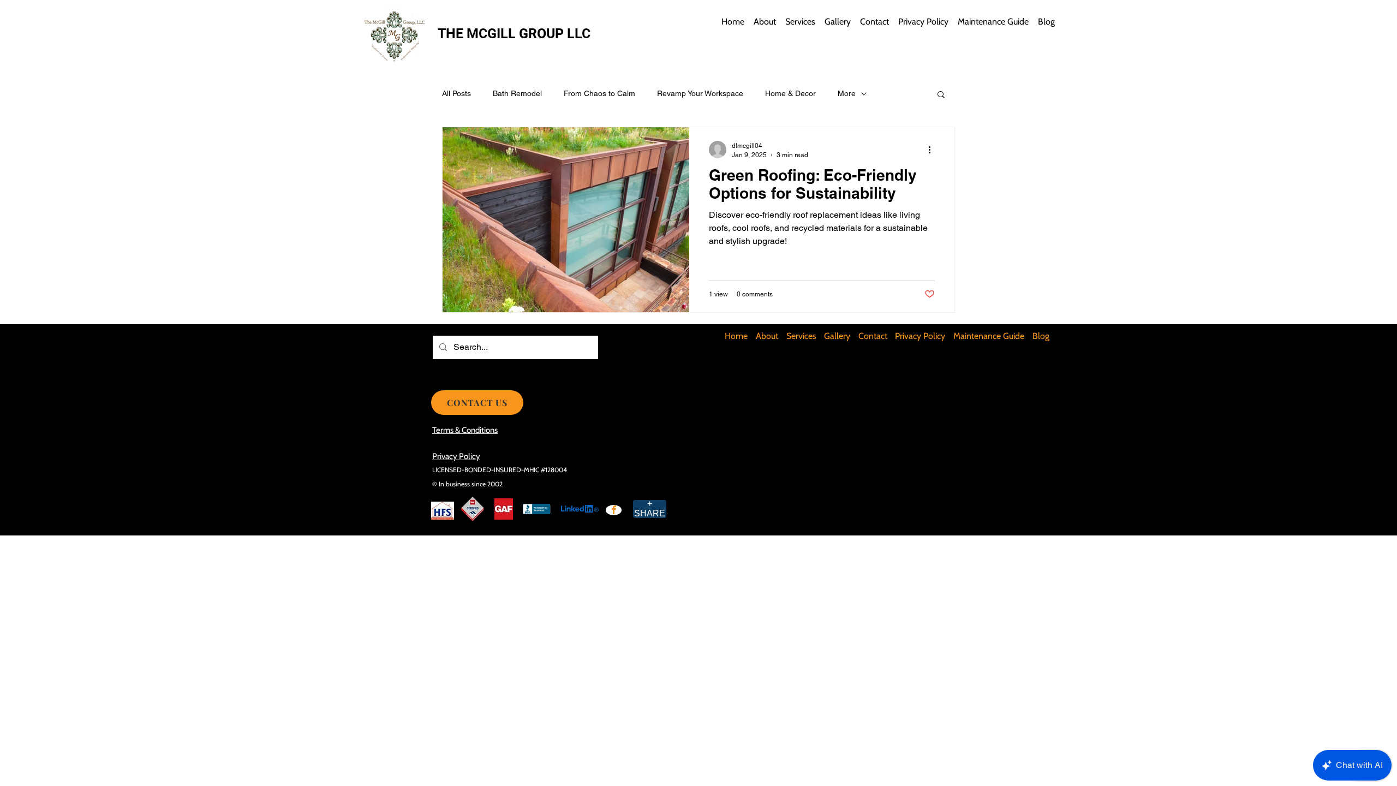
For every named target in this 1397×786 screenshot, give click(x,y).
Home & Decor (790, 93)
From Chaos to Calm (599, 93)
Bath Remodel (517, 93)
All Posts (456, 93)
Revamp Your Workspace (700, 93)
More (847, 93)
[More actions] (933, 149)
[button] (941, 95)
